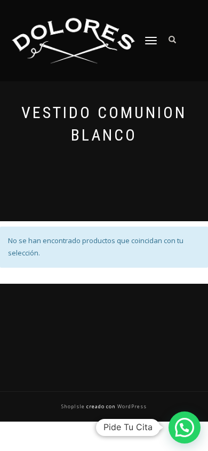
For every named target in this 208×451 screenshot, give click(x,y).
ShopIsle (73, 406)
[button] (185, 427)
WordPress (131, 406)
